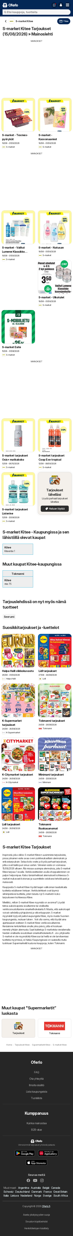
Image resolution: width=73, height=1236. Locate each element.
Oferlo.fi (46, 1206)
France (47, 1191)
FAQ (36, 1072)
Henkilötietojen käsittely (36, 1228)
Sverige (47, 1195)
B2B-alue (36, 1129)
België (45, 1187)
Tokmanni (59, 943)
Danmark (36, 1191)
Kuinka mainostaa (36, 1123)
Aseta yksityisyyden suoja (36, 1214)
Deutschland (22, 1191)
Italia (6, 1195)
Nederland (26, 1195)
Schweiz (8, 1191)
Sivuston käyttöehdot (36, 1221)
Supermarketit (20, 943)
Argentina (23, 1187)
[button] (61, 5)
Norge (37, 1195)
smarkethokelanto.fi (35, 909)
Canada (55, 1187)
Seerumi (9, 616)
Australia (36, 1187)
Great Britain (60, 1191)
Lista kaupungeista (36, 1091)
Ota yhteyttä (36, 1078)
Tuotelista (36, 1098)
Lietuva (14, 1195)
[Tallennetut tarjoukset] (54, 5)
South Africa (60, 1195)
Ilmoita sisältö (36, 1085)
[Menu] (67, 5)
